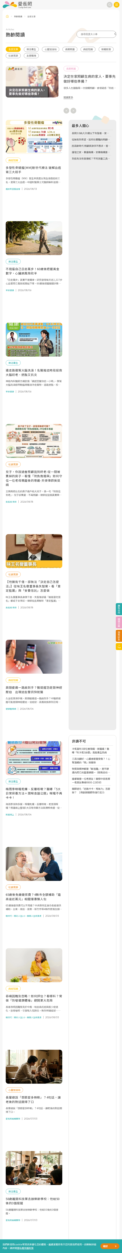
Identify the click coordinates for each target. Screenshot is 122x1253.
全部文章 (13, 49)
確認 (105, 1246)
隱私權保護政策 (25, 1248)
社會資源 (13, 55)
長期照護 (70, 49)
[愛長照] (17, 5)
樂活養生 (31, 49)
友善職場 (31, 55)
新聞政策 (106, 49)
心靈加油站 (51, 49)
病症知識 (88, 49)
